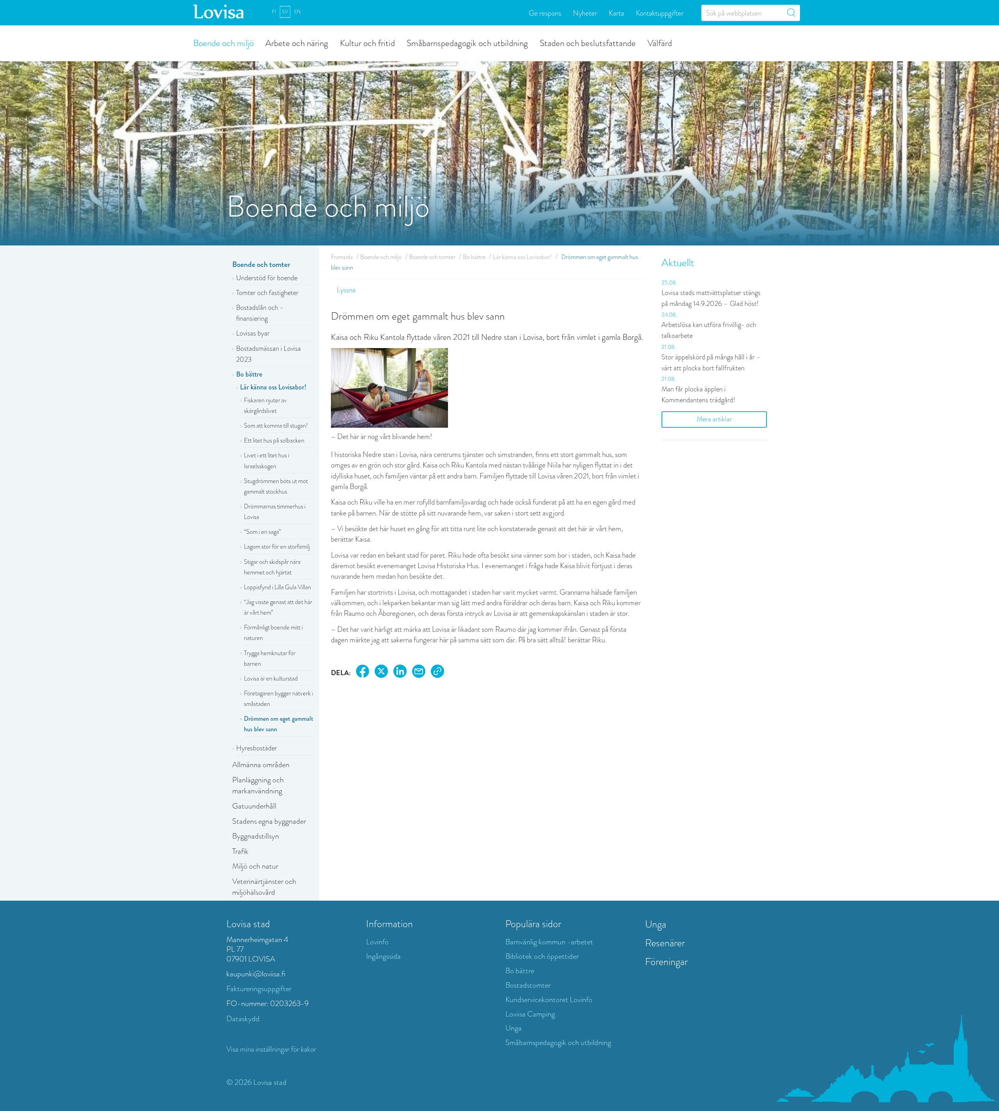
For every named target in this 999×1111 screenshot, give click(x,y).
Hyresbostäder (256, 748)
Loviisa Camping (530, 1014)
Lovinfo (377, 941)
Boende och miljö (223, 42)
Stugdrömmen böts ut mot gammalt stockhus (276, 486)
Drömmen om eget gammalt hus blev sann (278, 724)
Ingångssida (383, 956)
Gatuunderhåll (254, 806)
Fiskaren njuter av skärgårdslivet (265, 405)
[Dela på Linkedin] (400, 673)
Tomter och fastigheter (267, 293)
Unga (513, 1028)
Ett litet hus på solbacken (274, 440)
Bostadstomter (528, 985)
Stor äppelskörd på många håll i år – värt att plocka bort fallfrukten (711, 362)
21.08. (668, 347)
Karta (616, 12)
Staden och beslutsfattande (588, 42)
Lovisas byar (253, 333)
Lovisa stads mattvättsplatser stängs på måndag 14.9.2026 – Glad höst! (711, 298)
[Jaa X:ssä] (381, 673)
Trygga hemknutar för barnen (269, 658)
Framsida (342, 256)
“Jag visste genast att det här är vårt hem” (278, 607)
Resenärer (665, 942)
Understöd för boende (266, 278)
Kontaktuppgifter (660, 12)
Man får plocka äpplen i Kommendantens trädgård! (698, 394)
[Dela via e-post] (418, 673)
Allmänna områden (261, 764)
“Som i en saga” (262, 531)
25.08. (669, 282)
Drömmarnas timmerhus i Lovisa (275, 511)
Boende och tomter (261, 264)
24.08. (669, 314)
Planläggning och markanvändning (258, 785)
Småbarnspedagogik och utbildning (467, 42)
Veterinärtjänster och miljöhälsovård (264, 887)
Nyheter (585, 12)
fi (274, 11)
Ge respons (545, 12)
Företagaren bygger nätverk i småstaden (278, 698)
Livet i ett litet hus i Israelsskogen (266, 460)
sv (285, 11)
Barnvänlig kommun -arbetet (549, 941)
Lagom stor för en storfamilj (277, 546)
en (297, 11)
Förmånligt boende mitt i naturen (273, 632)
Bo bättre (249, 374)
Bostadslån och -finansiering (259, 313)
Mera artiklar (714, 419)
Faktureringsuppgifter (259, 988)
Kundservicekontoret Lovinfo (548, 999)
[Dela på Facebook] (362, 673)
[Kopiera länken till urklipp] (437, 673)
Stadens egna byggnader (269, 821)
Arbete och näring (296, 42)
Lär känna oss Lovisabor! (273, 387)
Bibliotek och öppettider (542, 956)
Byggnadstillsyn (255, 836)
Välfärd (659, 42)
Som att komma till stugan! (276, 425)
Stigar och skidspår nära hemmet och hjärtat (272, 567)
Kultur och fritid (367, 42)
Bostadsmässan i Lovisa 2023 (268, 353)
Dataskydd (243, 1018)
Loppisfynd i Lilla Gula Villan (277, 587)
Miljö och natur (255, 866)
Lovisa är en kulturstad (271, 678)
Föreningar (666, 961)
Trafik (240, 851)
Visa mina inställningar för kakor (271, 1049)
